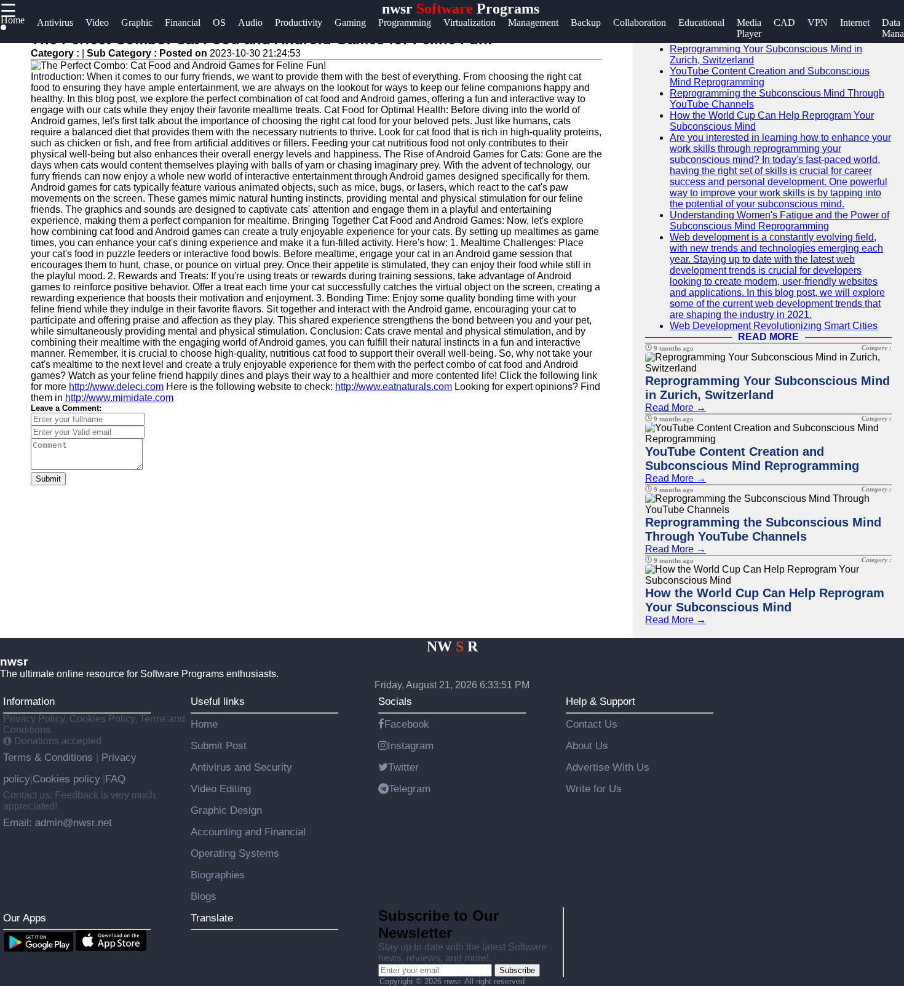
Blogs (203, 896)
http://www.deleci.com (116, 386)
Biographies (218, 875)
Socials (395, 701)
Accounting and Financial (248, 831)
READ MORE (768, 337)
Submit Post (219, 745)
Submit (48, 478)
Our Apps (24, 918)
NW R (452, 646)
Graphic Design (226, 810)
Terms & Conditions (49, 757)
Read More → (675, 407)
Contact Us (591, 724)
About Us (587, 745)
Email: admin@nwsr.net (57, 822)
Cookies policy (66, 779)
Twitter (403, 767)
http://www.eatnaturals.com (393, 386)
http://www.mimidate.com (119, 397)
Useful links (218, 701)
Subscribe (517, 970)
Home (204, 724)
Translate (212, 918)
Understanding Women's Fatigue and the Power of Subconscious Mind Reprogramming (779, 220)
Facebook (406, 724)
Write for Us (594, 788)
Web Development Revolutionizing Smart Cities (774, 325)
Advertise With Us (607, 767)
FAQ (115, 779)
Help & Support (600, 701)
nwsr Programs (460, 9)
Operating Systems (235, 853)
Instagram (410, 745)
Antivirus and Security (241, 767)
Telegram (409, 788)
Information (29, 701)
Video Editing (221, 788)
